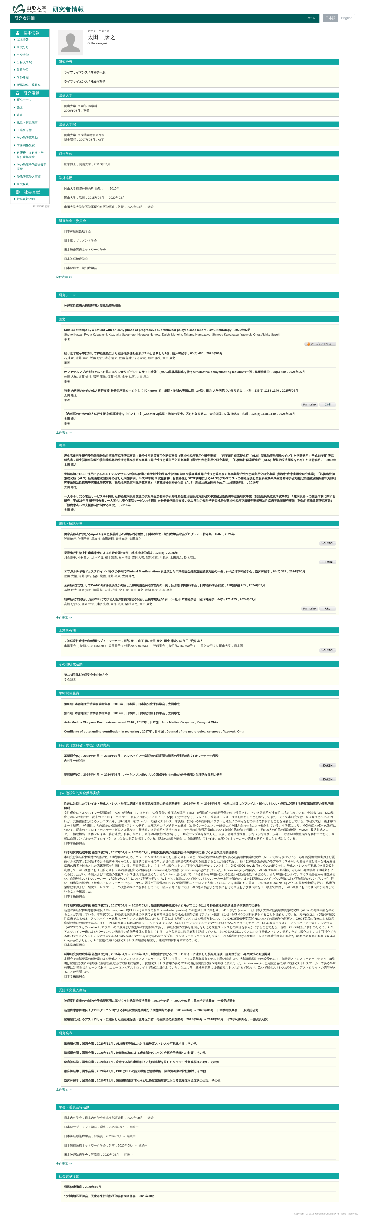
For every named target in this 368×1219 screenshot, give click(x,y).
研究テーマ (24, 99)
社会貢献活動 (26, 199)
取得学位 (23, 69)
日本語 (330, 18)
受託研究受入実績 (29, 176)
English (346, 18)
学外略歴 (23, 77)
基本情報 (23, 39)
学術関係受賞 (26, 145)
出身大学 (23, 54)
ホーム (311, 17)
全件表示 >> (64, 277)
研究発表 (23, 184)
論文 (20, 107)
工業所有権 (24, 130)
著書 (20, 115)
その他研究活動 (27, 137)
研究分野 (23, 47)
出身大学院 (24, 62)
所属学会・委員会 (29, 85)
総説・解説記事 (27, 122)
